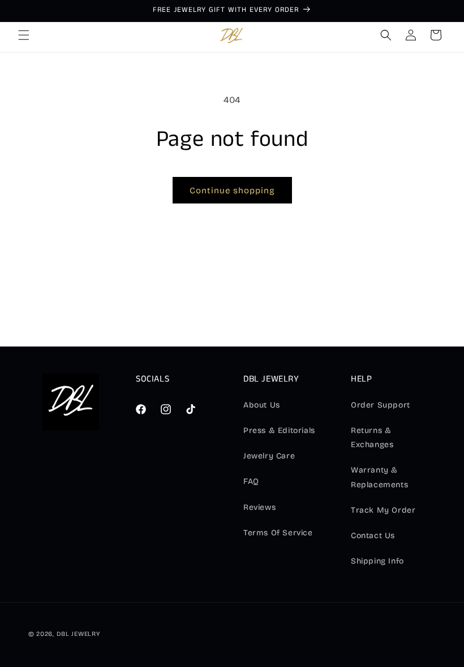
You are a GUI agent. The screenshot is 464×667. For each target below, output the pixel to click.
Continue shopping (232, 190)
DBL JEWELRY (78, 634)
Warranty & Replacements (379, 477)
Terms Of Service (278, 533)
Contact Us (373, 535)
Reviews (259, 507)
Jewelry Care (269, 456)
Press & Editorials (279, 430)
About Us (261, 405)
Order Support (380, 405)
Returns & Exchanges (372, 437)
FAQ (251, 481)
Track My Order (383, 510)
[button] (23, 35)
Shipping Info (377, 561)
